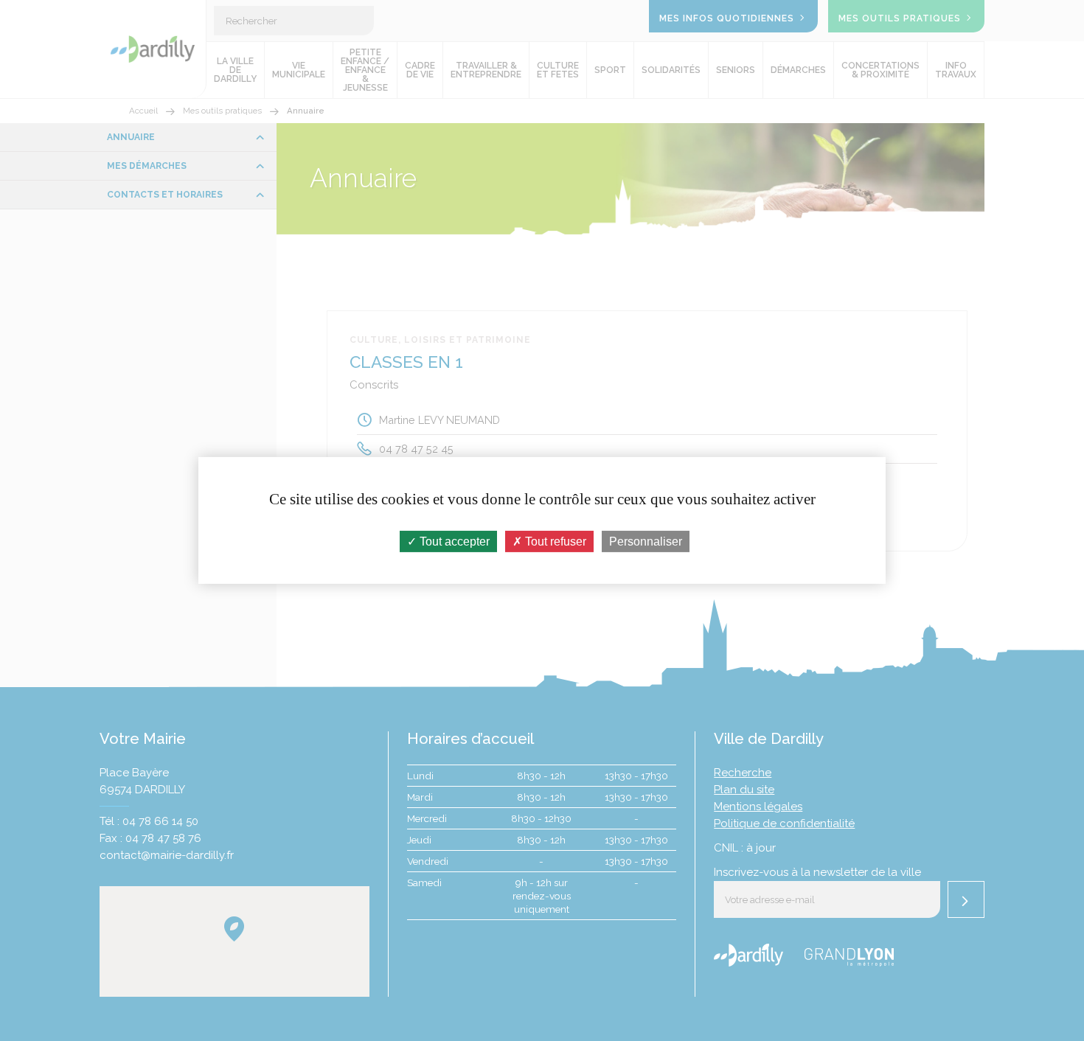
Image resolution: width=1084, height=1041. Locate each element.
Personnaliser (645, 541)
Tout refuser (554, 541)
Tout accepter (453, 541)
